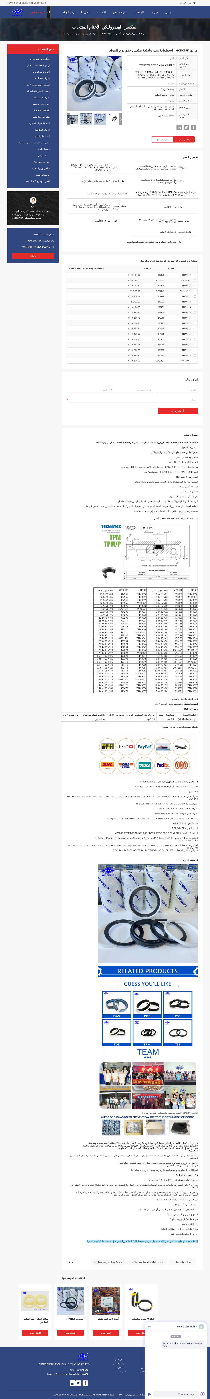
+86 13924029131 (34, 241)
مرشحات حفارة (43, 175)
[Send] (149, 1394)
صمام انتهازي (44, 155)
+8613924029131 (42, 247)
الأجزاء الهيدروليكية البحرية (38, 181)
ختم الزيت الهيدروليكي (182, 1262)
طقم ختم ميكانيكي (41, 117)
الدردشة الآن (162, 139)
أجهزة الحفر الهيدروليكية (108, 1319)
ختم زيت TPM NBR (75, 1319)
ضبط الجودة (121, 1368)
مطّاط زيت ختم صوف (40, 59)
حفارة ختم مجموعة (41, 104)
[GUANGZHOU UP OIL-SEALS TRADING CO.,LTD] (17, 12)
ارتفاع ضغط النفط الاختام (38, 65)
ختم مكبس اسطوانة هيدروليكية (108, 1262)
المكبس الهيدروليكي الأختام (128, 33)
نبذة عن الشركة (120, 1360)
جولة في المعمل (119, 1364)
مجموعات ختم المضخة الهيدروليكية (34, 142)
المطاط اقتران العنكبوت (39, 123)
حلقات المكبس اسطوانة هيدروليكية (147, 1262)
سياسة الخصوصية (144, 1371)
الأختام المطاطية (42, 130)
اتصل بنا (123, 1371)
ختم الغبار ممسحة (42, 97)
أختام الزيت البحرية (41, 72)
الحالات (148, 1364)
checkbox (195, 275)
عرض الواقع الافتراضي (69, 14)
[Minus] (149, 1327)
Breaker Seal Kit (42, 110)
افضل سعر (184, 139)
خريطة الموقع (146, 1368)
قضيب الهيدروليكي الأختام (38, 91)
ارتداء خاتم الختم (42, 136)
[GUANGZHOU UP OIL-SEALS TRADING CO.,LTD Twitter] (194, 3)
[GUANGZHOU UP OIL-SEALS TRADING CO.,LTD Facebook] (199, 3)
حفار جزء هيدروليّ (42, 162)
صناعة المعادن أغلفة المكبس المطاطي (35, 1320)
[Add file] (202, 1394)
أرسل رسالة (177, 411)
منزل (145, 33)
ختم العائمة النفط (42, 78)
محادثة (33, 255)
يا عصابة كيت (44, 149)
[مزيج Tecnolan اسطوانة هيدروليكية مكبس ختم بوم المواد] (94, 83)
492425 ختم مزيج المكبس (142, 1319)
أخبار (149, 1360)
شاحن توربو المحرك (41, 168)
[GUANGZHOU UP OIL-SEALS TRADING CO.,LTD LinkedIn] (189, 3)
